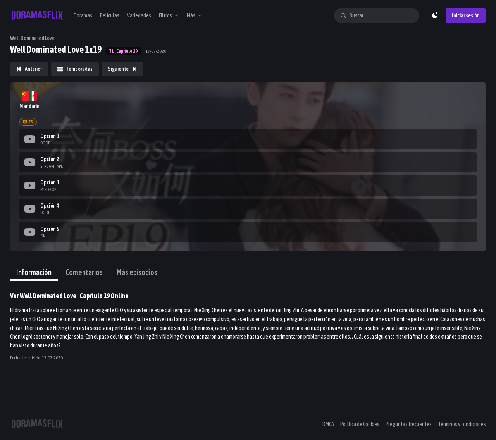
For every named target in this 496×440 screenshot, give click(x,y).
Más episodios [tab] (137, 272)
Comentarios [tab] (84, 272)
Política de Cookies (359, 424)
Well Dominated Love (32, 38)
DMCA (328, 424)
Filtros (165, 15)
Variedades (139, 15)
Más (191, 15)
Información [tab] (34, 272)
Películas (109, 15)
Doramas (83, 15)
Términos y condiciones (462, 424)
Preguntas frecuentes (409, 424)
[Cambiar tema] (435, 15)
